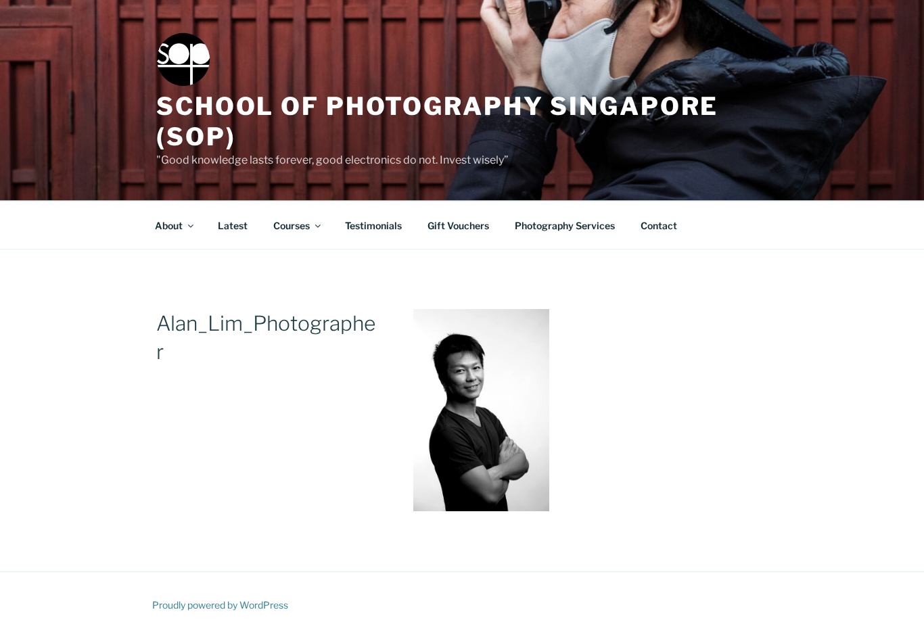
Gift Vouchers (458, 225)
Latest (233, 225)
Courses (291, 225)
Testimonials (373, 225)
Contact (659, 225)
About (169, 225)
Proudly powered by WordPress (220, 605)
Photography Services (565, 225)
